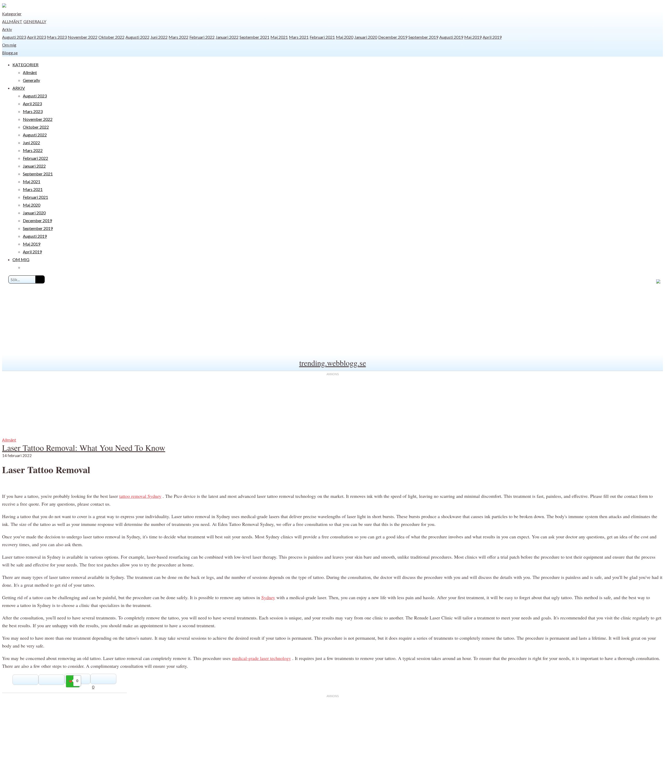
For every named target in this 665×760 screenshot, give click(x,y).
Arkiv (7, 29)
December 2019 (392, 37)
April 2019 (492, 37)
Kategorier (12, 13)
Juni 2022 (159, 37)
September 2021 (254, 37)
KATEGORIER (25, 64)
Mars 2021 (299, 37)
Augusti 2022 (137, 37)
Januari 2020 (365, 37)
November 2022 (82, 37)
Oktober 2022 (111, 37)
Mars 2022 (178, 37)
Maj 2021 (279, 37)
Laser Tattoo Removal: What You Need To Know (83, 447)
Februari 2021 (322, 37)
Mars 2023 (57, 37)
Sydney (268, 597)
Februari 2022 (202, 37)
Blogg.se (10, 52)
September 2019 (423, 37)
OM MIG (20, 259)
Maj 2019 (473, 37)
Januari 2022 (227, 37)
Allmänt (12, 21)
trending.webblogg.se (332, 363)
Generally (34, 21)
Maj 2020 (344, 37)
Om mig (9, 44)
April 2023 (36, 37)
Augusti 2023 (14, 37)
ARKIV (18, 87)
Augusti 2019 (451, 37)
